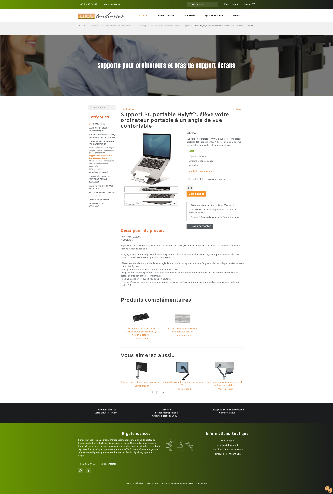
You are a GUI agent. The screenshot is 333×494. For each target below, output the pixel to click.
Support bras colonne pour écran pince (141, 382)
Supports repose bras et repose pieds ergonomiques (101, 152)
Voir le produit (141, 338)
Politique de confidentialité (227, 454)
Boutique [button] (143, 16)
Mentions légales (134, 483)
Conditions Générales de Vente (227, 449)
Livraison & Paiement (227, 445)
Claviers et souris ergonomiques (101, 161)
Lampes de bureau (96, 169)
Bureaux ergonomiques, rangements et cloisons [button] (101, 136)
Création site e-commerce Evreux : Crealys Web (185, 483)
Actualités (190, 16)
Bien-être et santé (98, 172)
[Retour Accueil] (101, 15)
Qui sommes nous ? (214, 16)
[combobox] (202, 4)
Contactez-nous (215, 217)
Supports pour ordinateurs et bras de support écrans (100, 157)
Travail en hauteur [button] (98, 199)
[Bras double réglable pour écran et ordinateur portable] (224, 371)
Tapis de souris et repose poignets (102, 148)
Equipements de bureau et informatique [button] (101, 143)
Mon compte (230, 4)
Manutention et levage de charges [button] (100, 187)
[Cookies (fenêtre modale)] (328, 489)
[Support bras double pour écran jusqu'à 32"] (182, 371)
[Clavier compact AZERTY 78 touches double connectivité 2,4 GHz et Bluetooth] (141, 317)
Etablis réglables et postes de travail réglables (99, 179)
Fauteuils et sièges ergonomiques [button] (98, 129)
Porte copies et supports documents (98, 165)
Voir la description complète (202, 171)
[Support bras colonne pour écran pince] (141, 371)
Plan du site (152, 483)
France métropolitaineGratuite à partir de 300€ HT (166, 412)
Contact (237, 16)
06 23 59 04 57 (88, 4)
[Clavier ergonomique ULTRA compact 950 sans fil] (182, 317)
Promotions (98, 124)
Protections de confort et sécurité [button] (101, 194)
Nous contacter (112, 4)
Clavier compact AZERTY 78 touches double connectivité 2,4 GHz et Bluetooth (141, 331)
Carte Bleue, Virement (212, 205)
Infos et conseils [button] (166, 16)
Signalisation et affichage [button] (97, 205)
